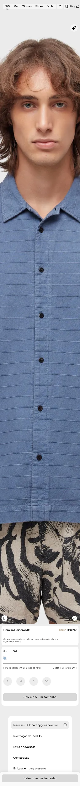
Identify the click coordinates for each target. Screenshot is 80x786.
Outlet (50, 6)
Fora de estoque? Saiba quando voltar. (22, 668)
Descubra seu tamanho (65, 668)
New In (7, 6)
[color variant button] (5, 658)
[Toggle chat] (74, 28)
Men (16, 6)
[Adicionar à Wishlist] (4, 618)
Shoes (39, 6)
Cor (5, 651)
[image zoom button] (74, 618)
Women (27, 6)
